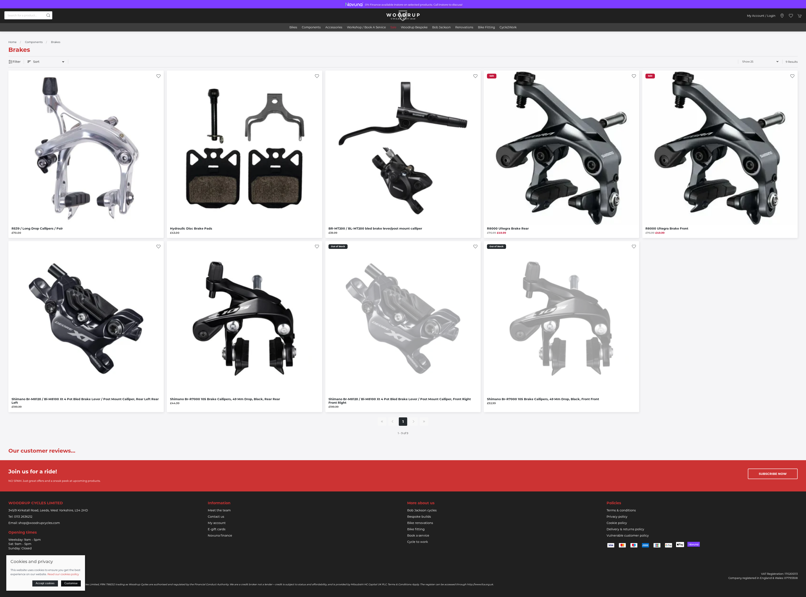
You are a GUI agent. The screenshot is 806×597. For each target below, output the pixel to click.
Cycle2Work (508, 27)
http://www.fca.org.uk (480, 584)
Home (12, 42)
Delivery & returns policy (625, 529)
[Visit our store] (782, 16)
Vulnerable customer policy (628, 535)
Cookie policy (617, 523)
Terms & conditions (621, 510)
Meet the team (219, 510)
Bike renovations (420, 523)
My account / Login (761, 15)
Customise (70, 583)
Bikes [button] (293, 27)
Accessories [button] (333, 27)
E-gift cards (216, 529)
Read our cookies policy (63, 574)
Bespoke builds (419, 517)
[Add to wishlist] (158, 76)
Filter (17, 62)
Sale (393, 27)
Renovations (464, 27)
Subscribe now (773, 474)
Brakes (55, 42)
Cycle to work (417, 542)
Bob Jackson (441, 27)
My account (217, 523)
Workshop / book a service (366, 27)
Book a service (418, 535)
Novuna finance (220, 535)
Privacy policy (617, 517)
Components (34, 42)
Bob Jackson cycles (422, 510)
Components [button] (311, 27)
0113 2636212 (23, 517)
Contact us (216, 517)
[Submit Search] (48, 15)
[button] (791, 16)
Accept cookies (45, 583)
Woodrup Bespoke (414, 27)
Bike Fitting (486, 27)
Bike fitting (416, 529)
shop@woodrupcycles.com (39, 523)
